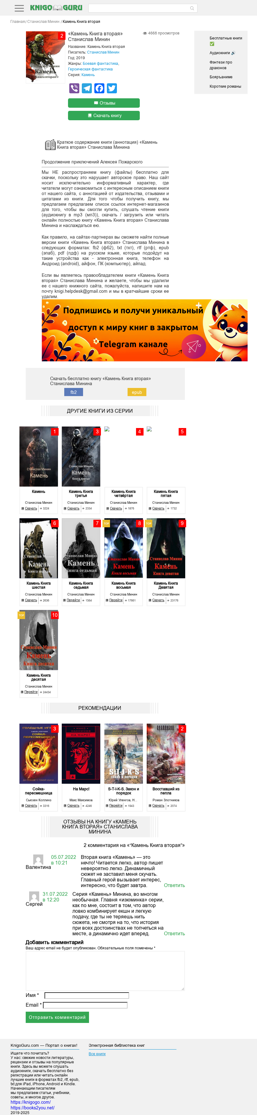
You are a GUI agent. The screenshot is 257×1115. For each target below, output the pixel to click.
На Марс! (81, 789)
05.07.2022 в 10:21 (63, 859)
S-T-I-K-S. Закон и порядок (123, 791)
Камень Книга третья (81, 494)
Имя (32, 995)
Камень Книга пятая (166, 494)
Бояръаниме (221, 77)
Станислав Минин (103, 52)
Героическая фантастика (90, 69)
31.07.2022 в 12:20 (55, 896)
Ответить (174, 885)
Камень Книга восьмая (124, 585)
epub (137, 392)
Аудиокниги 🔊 (223, 53)
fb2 (74, 392)
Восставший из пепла (166, 791)
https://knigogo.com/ (31, 1102)
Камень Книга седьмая (81, 585)
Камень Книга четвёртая (124, 494)
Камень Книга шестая (39, 585)
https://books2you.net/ (33, 1107)
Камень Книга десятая (39, 678)
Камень (88, 75)
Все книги (97, 1054)
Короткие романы (225, 86)
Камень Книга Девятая (166, 585)
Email (34, 1005)
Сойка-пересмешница (38, 791)
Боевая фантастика (100, 63)
